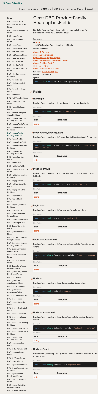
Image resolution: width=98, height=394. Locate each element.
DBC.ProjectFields (14, 196)
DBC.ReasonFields (14, 299)
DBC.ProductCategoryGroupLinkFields (16, 114)
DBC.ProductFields (15, 139)
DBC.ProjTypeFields (15, 181)
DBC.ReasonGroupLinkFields (16, 303)
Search (90, 9)
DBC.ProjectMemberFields (15, 200)
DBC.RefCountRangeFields (15, 353)
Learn (21, 9)
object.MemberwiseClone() (46, 68)
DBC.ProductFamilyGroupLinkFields (17, 128)
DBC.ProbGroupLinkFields (17, 98)
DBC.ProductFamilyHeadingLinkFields (15, 134)
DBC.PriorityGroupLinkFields (16, 84)
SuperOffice (46, 72)
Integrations (32, 9)
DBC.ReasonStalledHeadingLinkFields (15, 338)
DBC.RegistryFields (15, 361)
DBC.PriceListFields (15, 62)
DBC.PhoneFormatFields (17, 48)
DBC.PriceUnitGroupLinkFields (17, 69)
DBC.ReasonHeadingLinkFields (17, 309)
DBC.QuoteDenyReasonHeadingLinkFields (17, 273)
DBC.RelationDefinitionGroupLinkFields (16, 386)
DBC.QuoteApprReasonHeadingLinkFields (17, 244)
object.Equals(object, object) (46, 57)
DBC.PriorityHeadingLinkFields (17, 90)
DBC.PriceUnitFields (15, 65)
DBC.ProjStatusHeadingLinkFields (17, 176)
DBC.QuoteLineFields (16, 286)
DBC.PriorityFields (14, 80)
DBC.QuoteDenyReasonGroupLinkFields (17, 267)
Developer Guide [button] (75, 9)
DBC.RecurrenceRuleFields (15, 344)
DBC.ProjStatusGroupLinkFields (17, 170)
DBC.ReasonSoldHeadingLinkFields (17, 324)
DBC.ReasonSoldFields (16, 314)
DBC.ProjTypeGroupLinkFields (17, 185)
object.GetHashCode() (43, 63)
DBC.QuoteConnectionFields (16, 256)
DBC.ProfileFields (14, 163)
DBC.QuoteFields (14, 277)
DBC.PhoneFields (14, 45)
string (36, 124)
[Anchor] (32, 91)
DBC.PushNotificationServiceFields (16, 215)
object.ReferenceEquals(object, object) (51, 60)
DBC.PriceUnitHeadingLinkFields (16, 75)
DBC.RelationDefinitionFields (16, 380)
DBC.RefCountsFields (16, 358)
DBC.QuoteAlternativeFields (16, 227)
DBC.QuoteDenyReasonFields (17, 261)
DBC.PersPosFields (15, 21)
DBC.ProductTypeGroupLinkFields (17, 147)
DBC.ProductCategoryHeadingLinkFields (16, 119)
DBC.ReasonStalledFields (17, 328)
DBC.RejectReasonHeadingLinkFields (15, 375)
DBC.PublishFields (14, 210)
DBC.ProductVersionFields (15, 158)
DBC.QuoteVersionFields (17, 295)
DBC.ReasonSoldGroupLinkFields (16, 318)
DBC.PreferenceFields (16, 58)
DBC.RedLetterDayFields (17, 349)
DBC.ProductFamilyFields (17, 124)
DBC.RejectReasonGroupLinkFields (17, 369)
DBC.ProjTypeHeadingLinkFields (16, 191)
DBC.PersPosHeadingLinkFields (17, 31)
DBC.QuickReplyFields (16, 223)
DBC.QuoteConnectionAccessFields (16, 250)
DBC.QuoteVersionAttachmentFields (15, 291)
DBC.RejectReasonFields (17, 365)
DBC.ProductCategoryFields (16, 108)
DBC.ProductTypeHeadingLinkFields (14, 152)
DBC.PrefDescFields (15, 52)
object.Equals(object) (43, 55)
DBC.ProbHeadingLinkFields (16, 102)
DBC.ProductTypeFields (16, 142)
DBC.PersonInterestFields (15, 40)
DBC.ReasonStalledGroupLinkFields (17, 333)
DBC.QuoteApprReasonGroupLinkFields (17, 238)
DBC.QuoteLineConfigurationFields (15, 282)
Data (56, 72)
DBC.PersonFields (14, 36)
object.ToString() (41, 52)
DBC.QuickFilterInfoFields (17, 219)
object (38, 42)
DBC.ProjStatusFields (15, 166)
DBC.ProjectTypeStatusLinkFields (16, 206)
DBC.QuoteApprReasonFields (17, 233)
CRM (52, 72)
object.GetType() (41, 66)
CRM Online (46, 9)
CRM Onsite (59, 9)
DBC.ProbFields (13, 95)
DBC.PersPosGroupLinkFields (16, 26)
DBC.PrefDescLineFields (17, 55)
